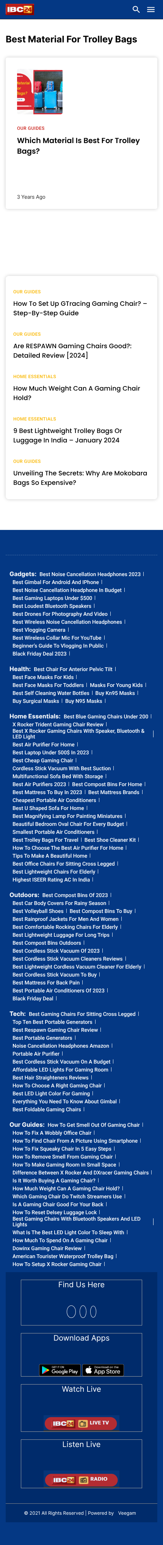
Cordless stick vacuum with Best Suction (62, 769)
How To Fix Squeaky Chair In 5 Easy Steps (62, 1149)
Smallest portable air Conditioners (53, 832)
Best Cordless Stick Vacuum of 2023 (56, 951)
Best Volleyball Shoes (38, 911)
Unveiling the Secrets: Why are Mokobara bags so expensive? (80, 478)
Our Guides (31, 128)
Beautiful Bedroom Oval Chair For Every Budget (68, 824)
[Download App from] (60, 1368)
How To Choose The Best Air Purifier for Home (68, 848)
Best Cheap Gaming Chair (43, 761)
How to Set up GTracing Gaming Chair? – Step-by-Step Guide (80, 308)
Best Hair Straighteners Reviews (51, 1078)
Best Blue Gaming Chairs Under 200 (106, 717)
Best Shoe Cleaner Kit (110, 840)
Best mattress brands (113, 793)
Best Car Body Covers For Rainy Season (59, 903)
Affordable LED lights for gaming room (60, 1070)
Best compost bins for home (107, 785)
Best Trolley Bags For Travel (45, 840)
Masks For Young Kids (116, 685)
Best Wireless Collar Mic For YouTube (57, 638)
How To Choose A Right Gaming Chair (57, 1086)
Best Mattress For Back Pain (46, 983)
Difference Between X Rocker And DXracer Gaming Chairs (81, 1173)
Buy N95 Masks (83, 701)
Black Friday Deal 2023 (40, 654)
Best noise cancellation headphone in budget (67, 590)
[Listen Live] (81, 1476)
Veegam (127, 1513)
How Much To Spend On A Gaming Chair (60, 1241)
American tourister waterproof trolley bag (63, 1257)
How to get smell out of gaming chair (94, 1125)
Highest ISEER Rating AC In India (51, 880)
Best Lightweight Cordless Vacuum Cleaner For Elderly (77, 967)
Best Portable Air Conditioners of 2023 (59, 991)
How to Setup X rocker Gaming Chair (57, 1265)
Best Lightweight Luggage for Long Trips (61, 935)
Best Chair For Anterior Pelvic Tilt (73, 670)
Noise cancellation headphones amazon (61, 1046)
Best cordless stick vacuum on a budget (61, 1062)
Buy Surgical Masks (36, 701)
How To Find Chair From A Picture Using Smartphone (75, 1141)
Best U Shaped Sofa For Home (48, 808)
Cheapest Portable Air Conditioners (54, 801)
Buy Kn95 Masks (115, 693)
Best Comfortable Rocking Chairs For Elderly (65, 927)
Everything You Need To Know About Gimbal (65, 1102)
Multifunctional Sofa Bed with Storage (58, 777)
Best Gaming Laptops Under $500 (52, 598)
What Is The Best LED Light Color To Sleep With (68, 1233)
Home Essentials (34, 376)
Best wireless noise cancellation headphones (67, 622)
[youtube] (93, 1312)
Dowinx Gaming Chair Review (47, 1249)
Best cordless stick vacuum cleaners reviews (68, 959)
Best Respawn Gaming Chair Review (55, 1030)
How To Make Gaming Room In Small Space (64, 1165)
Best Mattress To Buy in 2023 (47, 793)
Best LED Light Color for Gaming (51, 1094)
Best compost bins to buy (101, 911)
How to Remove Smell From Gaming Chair (63, 1157)
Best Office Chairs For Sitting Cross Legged (64, 864)
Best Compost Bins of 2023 (75, 896)
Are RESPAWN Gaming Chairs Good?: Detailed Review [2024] (72, 350)
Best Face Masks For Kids (43, 678)
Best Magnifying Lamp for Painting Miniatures (67, 816)
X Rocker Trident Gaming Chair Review (58, 725)
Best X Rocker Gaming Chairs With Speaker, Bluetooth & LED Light (78, 734)
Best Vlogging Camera (39, 630)
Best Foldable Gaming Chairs (47, 1110)
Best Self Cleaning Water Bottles (51, 693)
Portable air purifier (36, 1054)
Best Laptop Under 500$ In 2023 (51, 753)
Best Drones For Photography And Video (60, 614)
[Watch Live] (81, 1420)
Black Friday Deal (33, 999)
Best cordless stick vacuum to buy (55, 975)
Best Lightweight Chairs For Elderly (54, 872)
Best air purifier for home (44, 745)
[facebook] (71, 1311)
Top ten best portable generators (52, 1022)
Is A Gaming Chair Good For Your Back (58, 1205)
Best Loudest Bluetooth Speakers (52, 606)
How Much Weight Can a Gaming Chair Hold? (76, 393)
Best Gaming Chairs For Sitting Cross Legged (82, 1014)
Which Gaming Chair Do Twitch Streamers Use (67, 1197)
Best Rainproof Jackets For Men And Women (66, 919)
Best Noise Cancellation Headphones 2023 (90, 575)
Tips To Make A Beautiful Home (50, 856)
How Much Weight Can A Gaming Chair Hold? (66, 1189)
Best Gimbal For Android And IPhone (56, 583)
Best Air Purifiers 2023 (39, 785)
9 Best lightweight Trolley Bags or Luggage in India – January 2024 (67, 435)
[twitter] (83, 1311)
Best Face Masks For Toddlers (48, 685)
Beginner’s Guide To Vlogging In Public (58, 646)
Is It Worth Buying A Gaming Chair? (54, 1181)
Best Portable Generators (42, 1038)
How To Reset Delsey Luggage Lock (55, 1213)
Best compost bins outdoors (47, 943)
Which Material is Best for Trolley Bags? (78, 145)
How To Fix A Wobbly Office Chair (52, 1133)
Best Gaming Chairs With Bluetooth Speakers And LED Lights (77, 1222)
